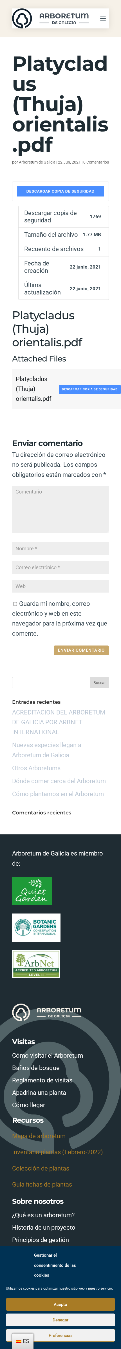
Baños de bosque (36, 1067)
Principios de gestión (40, 1239)
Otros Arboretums (36, 768)
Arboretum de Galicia (37, 162)
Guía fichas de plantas (42, 1184)
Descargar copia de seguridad (60, 191)
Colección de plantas (40, 1168)
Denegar (60, 1320)
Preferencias (61, 1335)
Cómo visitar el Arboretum (47, 1055)
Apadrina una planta (39, 1092)
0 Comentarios (96, 162)
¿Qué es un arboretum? (43, 1215)
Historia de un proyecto (43, 1227)
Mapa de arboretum (39, 1136)
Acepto (60, 1304)
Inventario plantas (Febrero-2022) (57, 1152)
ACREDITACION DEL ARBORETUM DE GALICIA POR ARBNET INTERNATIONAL (58, 722)
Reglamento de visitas (42, 1080)
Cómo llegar (28, 1105)
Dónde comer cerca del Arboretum (59, 781)
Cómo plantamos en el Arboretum (58, 794)
